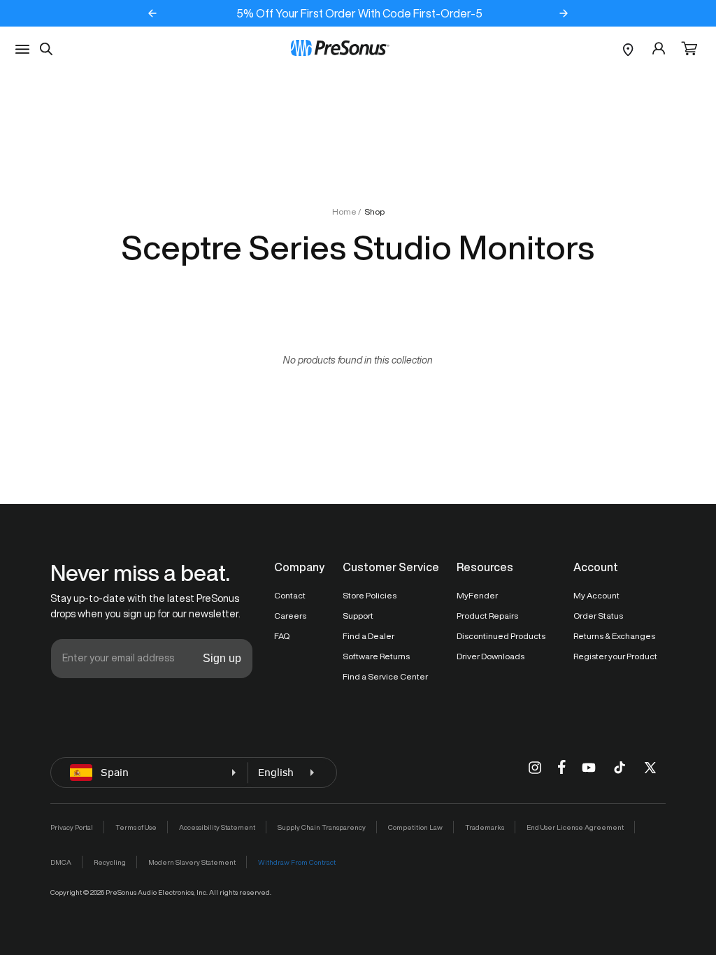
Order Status (598, 615)
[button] (689, 49)
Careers (290, 615)
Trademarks (484, 827)
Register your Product (615, 656)
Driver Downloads (490, 656)
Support (358, 615)
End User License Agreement (575, 827)
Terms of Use (136, 827)
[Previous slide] (152, 13)
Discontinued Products (501, 635)
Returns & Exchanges (614, 635)
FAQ (281, 635)
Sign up (222, 658)
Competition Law (415, 827)
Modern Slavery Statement (192, 862)
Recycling (110, 862)
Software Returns (376, 656)
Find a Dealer (368, 635)
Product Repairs (487, 615)
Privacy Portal (71, 827)
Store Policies (369, 595)
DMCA (60, 862)
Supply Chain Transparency (322, 827)
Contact (290, 595)
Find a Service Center (385, 676)
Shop (374, 211)
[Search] (46, 49)
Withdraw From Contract (297, 862)
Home (344, 211)
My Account (596, 595)
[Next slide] (563, 13)
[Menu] (22, 49)
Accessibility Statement (217, 827)
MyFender (477, 595)
